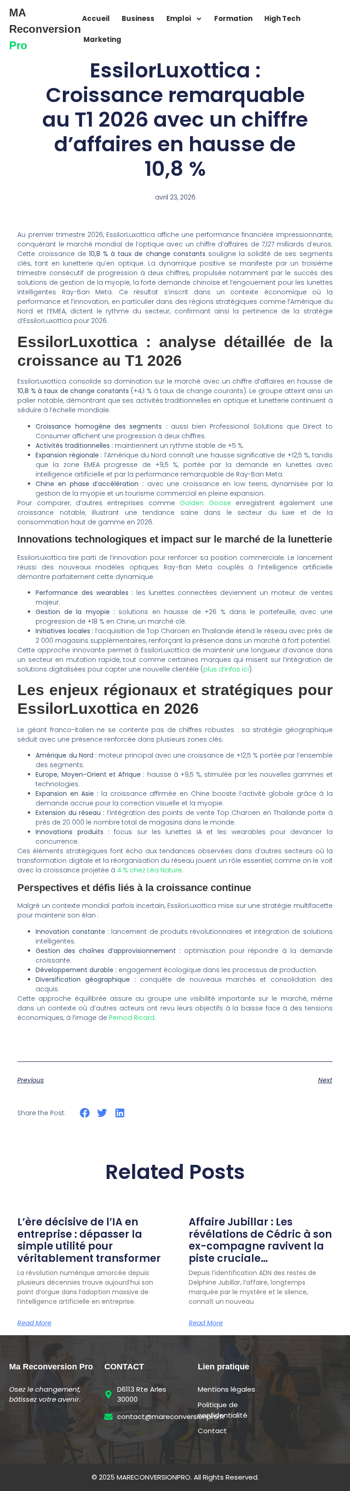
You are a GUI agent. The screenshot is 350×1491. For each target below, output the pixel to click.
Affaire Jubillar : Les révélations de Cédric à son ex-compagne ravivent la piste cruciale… (260, 1240)
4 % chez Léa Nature (149, 870)
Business (138, 18)
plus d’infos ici (226, 669)
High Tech (282, 18)
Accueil (96, 18)
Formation (233, 18)
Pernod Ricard (131, 1017)
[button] (84, 1113)
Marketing (102, 39)
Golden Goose (205, 502)
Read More (34, 1323)
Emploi (178, 18)
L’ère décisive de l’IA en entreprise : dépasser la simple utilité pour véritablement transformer (89, 1240)
